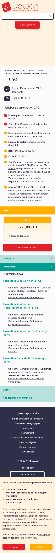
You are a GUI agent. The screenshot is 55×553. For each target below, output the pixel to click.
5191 (19, 171)
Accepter (14, 547)
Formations (20, 70)
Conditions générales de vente (27, 437)
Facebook (42, 515)
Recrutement (27, 432)
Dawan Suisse (27, 451)
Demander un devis (27, 247)
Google (30, 515)
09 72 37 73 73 (27, 25)
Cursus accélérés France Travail (30, 73)
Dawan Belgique (27, 446)
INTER (6, 210)
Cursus (31, 70)
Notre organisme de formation (27, 418)
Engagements (27, 427)
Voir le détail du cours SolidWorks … (26, 297)
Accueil (8, 70)
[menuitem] (27, 418)
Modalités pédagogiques (27, 423)
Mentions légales (27, 442)
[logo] (19, 11)
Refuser (41, 547)
